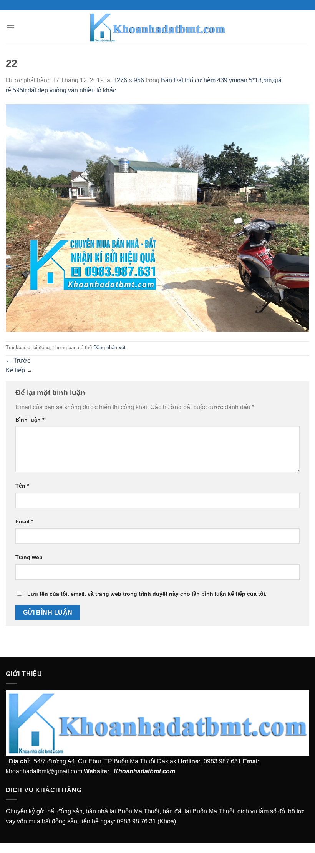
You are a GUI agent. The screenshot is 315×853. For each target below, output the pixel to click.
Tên (22, 486)
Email (24, 521)
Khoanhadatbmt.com (144, 771)
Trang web (29, 557)
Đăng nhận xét (109, 347)
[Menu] (10, 27)
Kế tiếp (19, 370)
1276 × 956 (128, 80)
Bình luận (29, 420)
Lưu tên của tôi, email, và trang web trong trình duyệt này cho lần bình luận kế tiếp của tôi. (147, 594)
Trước (18, 360)
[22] (157, 217)
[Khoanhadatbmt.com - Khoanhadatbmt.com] (158, 27)
